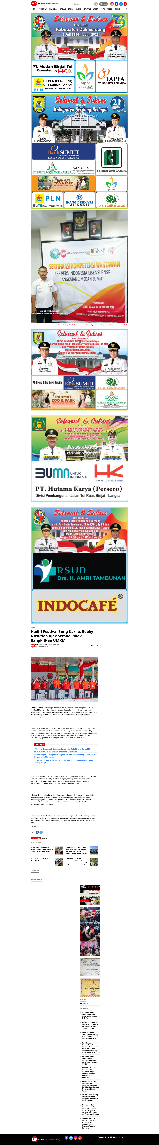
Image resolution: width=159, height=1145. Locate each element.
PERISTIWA (43, 9)
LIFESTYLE (87, 9)
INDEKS (117, 9)
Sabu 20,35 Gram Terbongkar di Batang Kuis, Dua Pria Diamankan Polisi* (90, 1035)
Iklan (121, 1137)
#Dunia (44, 838)
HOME (34, 9)
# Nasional (84, 1004)
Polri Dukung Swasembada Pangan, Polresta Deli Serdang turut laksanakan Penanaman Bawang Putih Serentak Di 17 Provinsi (92, 1048)
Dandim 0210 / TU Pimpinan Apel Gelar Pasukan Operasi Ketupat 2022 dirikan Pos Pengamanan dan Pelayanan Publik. (76, 851)
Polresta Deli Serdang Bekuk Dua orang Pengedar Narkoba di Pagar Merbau (90, 1097)
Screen (104, 4)
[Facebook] (37, 832)
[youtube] (125, 4)
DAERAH (63, 9)
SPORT (95, 9)
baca (93, 646)
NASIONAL (53, 9)
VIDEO (109, 9)
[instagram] (112, 4)
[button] (126, 8)
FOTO (103, 9)
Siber (107, 1137)
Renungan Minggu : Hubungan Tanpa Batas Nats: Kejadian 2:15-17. (90, 1015)
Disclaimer (114, 1137)
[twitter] (121, 4)
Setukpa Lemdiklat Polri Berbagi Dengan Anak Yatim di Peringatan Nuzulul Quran (42, 849)
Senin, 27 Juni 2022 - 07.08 (41, 646)
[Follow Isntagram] (75, 1138)
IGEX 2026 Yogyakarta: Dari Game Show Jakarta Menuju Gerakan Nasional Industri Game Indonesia (90, 1072)
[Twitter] (41, 832)
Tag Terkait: (36, 838)
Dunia (36, 627)
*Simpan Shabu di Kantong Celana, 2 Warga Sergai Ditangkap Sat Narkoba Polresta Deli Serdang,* (90, 1123)
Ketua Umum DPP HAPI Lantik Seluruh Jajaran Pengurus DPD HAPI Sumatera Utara (90, 1025)
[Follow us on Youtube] (80, 1138)
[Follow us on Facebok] (66, 1138)
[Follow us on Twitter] (71, 1138)
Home (32, 627)
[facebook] (116, 4)
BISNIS (78, 9)
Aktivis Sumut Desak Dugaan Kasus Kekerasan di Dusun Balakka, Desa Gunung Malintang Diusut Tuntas (90, 1086)
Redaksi (101, 1137)
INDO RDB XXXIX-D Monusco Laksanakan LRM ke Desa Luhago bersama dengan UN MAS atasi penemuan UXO (76, 862)
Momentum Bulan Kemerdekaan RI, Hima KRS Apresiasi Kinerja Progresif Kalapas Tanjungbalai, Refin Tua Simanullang (90, 1110)
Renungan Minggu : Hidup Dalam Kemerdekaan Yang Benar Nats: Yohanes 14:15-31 (89, 1060)
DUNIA (70, 9)
